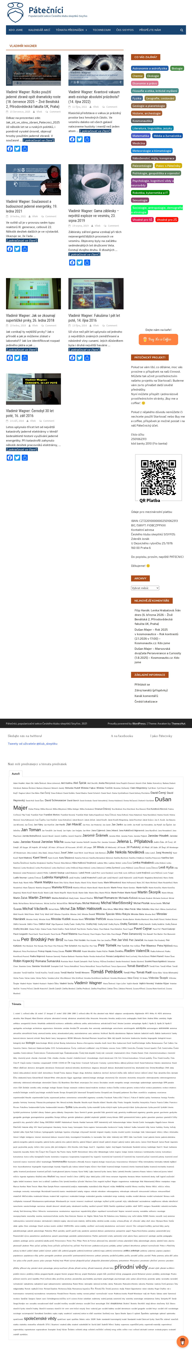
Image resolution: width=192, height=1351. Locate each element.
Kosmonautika (142, 120)
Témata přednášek (70, 29)
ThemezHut (178, 723)
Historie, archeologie (147, 113)
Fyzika (137, 98)
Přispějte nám (150, 29)
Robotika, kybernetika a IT (150, 192)
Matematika (141, 135)
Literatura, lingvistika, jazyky (152, 128)
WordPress (139, 723)
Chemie (138, 76)
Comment (55, 111)
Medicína (139, 143)
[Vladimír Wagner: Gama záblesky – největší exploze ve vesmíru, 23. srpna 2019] (95, 184)
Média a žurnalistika (167, 135)
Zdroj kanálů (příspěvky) (151, 690)
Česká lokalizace (146, 701)
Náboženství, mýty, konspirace (153, 158)
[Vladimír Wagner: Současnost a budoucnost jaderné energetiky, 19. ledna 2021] (33, 179)
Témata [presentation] (16, 1004)
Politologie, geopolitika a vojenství (156, 173)
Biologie (177, 68)
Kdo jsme (16, 29)
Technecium (102, 29)
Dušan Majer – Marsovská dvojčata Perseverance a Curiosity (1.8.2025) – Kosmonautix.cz (158, 653)
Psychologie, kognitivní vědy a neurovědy (152, 183)
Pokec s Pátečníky (168, 165)
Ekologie (153, 76)
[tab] (15, 774)
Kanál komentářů (146, 696)
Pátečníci (46, 10)
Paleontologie (142, 165)
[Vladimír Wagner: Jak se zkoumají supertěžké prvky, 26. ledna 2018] (33, 293)
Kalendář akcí (39, 29)
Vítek (39, 111)
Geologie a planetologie (149, 105)
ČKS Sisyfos (125, 29)
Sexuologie (140, 200)
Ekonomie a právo (145, 83)
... (37, 140)
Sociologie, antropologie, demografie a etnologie (157, 210)
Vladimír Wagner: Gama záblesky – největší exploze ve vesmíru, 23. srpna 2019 (93, 216)
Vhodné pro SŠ (142, 219)
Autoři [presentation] (16, 773)
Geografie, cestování (160, 98)
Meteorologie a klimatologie (152, 150)
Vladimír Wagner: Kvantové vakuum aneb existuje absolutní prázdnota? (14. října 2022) (94, 97)
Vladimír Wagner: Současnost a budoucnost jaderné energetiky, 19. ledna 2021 (31, 206)
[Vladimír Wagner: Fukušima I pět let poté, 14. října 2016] (95, 293)
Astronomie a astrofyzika (150, 68)
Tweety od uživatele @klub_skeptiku (32, 743)
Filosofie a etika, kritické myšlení (155, 91)
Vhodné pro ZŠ (167, 219)
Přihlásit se (142, 684)
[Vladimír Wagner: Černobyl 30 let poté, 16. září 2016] (33, 388)
